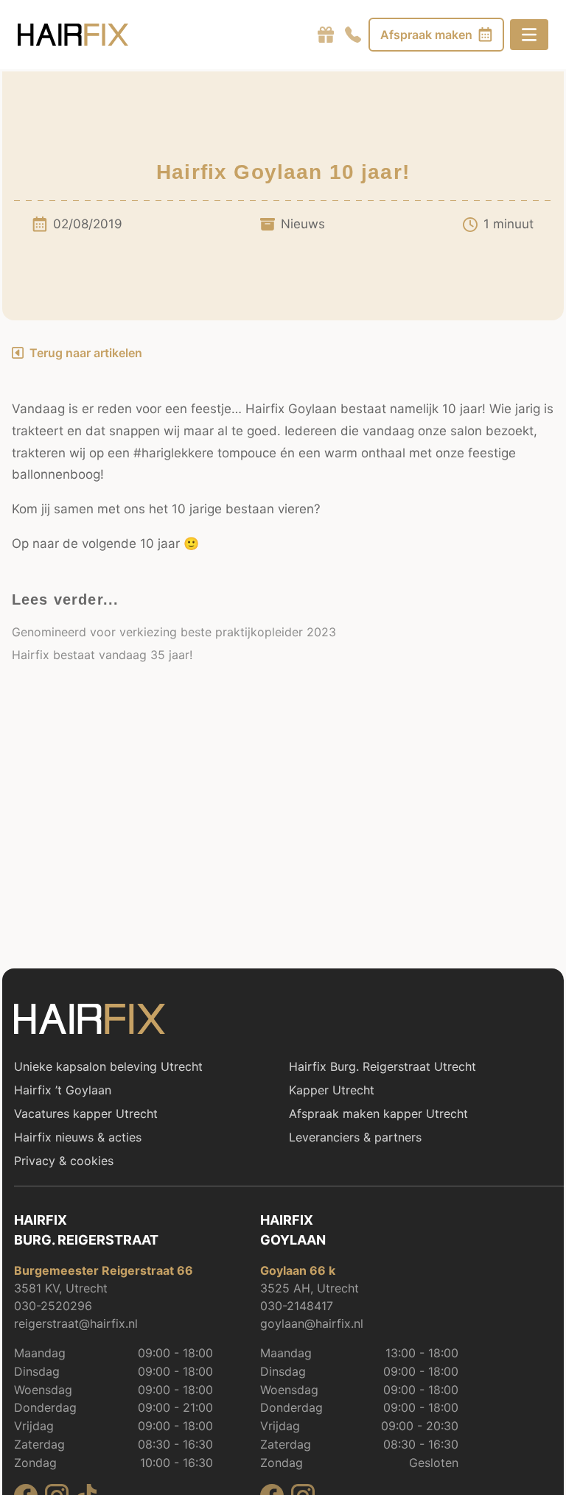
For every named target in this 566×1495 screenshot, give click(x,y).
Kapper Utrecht (331, 1090)
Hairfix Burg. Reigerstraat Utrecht (382, 1066)
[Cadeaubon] (326, 34)
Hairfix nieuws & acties (78, 1137)
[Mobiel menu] (529, 34)
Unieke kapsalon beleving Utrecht (108, 1066)
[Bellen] (353, 34)
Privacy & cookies (63, 1160)
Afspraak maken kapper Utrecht (378, 1113)
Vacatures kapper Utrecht (86, 1113)
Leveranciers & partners (355, 1137)
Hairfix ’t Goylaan (62, 1090)
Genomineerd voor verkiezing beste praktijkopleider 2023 (174, 632)
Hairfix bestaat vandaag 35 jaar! (102, 654)
